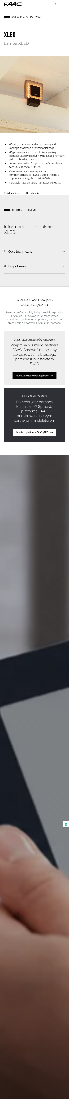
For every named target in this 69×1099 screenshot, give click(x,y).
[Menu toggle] (62, 4)
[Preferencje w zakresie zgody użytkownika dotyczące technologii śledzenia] (66, 824)
